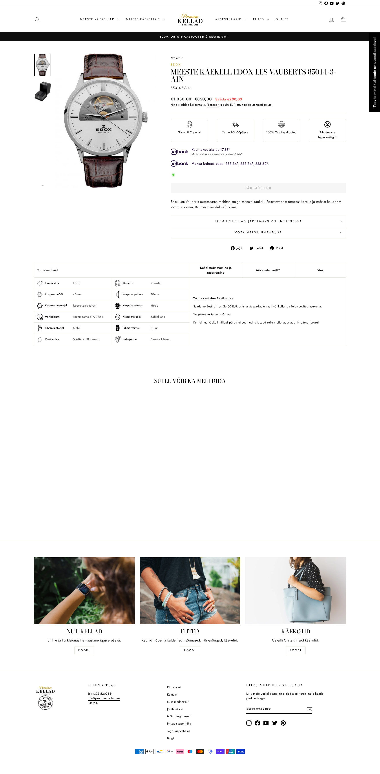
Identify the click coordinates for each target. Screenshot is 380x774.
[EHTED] (190, 591)
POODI (84, 650)
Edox (176, 64)
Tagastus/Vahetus (178, 731)
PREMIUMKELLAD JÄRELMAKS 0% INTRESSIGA (258, 221)
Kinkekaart (174, 687)
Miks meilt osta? (178, 702)
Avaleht (175, 58)
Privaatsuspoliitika (179, 723)
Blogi (170, 738)
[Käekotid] (295, 591)
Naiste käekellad (143, 19)
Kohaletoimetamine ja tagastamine (216, 270)
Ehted (259, 19)
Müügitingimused (179, 716)
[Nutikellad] (84, 591)
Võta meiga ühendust (258, 232)
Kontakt (172, 694)
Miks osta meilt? (268, 270)
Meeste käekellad (98, 19)
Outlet (282, 19)
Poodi (190, 650)
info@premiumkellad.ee (104, 698)
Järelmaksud (175, 709)
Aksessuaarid (229, 19)
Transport (213, 104)
